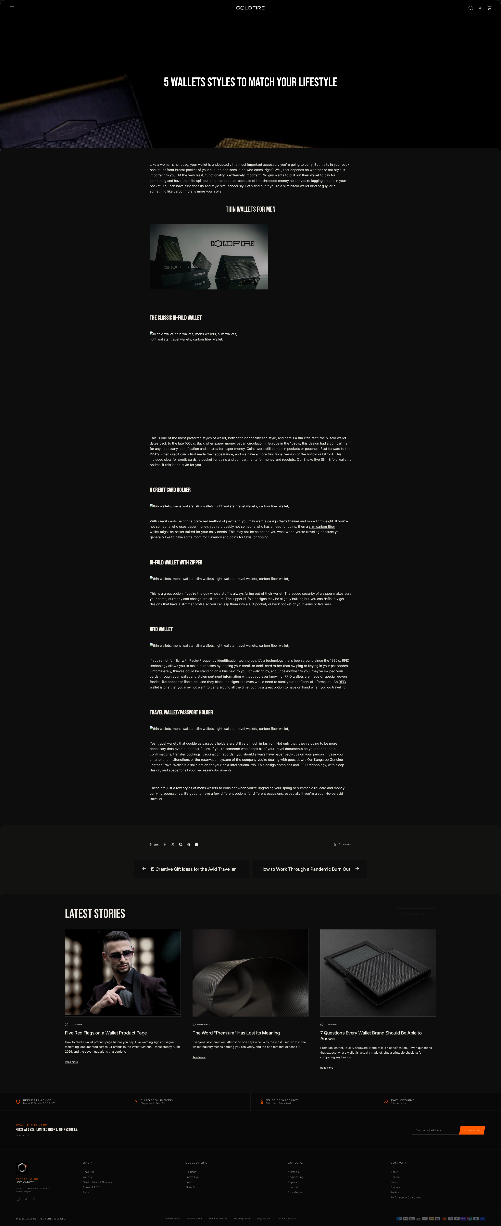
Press (394, 1182)
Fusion (189, 1182)
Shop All (88, 1171)
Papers (292, 1182)
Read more (71, 1061)
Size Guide (295, 1192)
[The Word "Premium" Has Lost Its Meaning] (250, 972)
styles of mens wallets (200, 788)
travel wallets (167, 743)
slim (312, 526)
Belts (86, 1192)
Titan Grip (191, 1187)
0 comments (345, 844)
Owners (395, 1187)
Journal (293, 1187)
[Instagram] (18, 1199)
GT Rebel (191, 1171)
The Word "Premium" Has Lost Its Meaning (236, 1033)
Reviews (396, 1192)
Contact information (287, 1218)
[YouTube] (33, 1199)
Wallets (87, 1177)
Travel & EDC (91, 1187)
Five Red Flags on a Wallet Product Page (106, 1033)
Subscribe (472, 1130)
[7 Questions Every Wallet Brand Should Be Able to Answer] (378, 972)
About (394, 1171)
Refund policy (172, 1218)
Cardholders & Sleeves (97, 1182)
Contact (396, 1177)
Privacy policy (194, 1218)
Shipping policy (242, 1218)
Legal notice (263, 1218)
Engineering (296, 1177)
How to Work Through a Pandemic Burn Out (305, 869)
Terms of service (218, 1218)
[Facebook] (25, 1199)
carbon (321, 526)
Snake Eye (192, 1177)
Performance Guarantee (406, 1197)
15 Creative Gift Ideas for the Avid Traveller (193, 869)
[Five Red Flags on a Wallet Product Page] (123, 972)
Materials (294, 1171)
